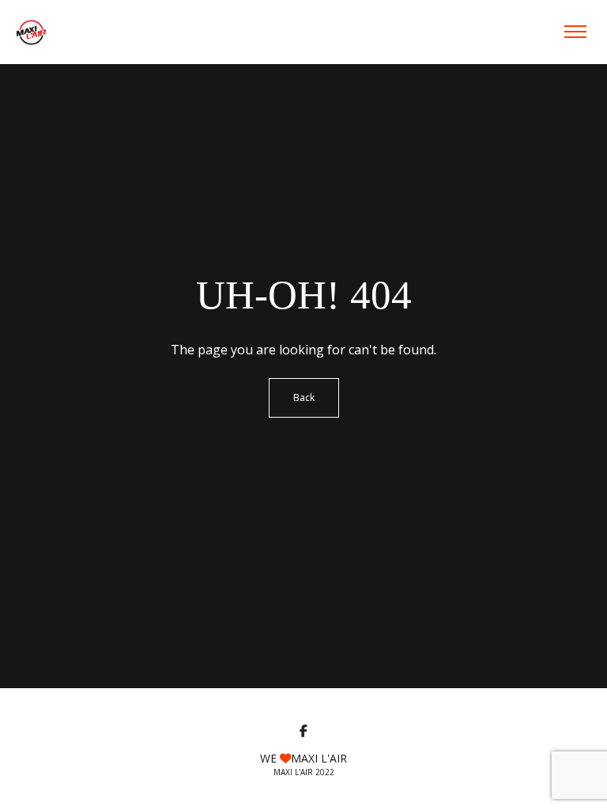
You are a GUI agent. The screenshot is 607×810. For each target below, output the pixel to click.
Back (304, 397)
